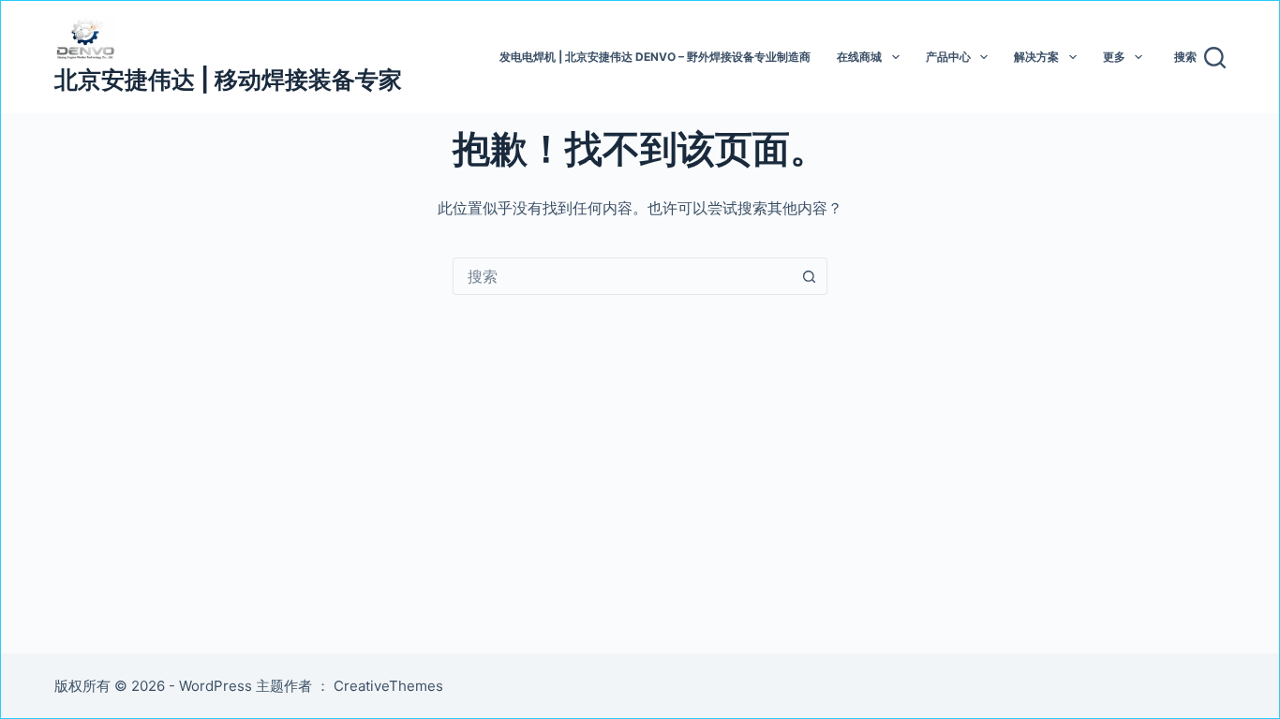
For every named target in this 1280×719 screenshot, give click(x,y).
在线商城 (859, 57)
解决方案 (1036, 57)
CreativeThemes (388, 686)
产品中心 (948, 57)
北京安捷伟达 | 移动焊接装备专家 (228, 80)
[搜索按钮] (808, 276)
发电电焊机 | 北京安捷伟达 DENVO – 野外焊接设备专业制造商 (655, 57)
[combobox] (622, 276)
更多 (1114, 57)
